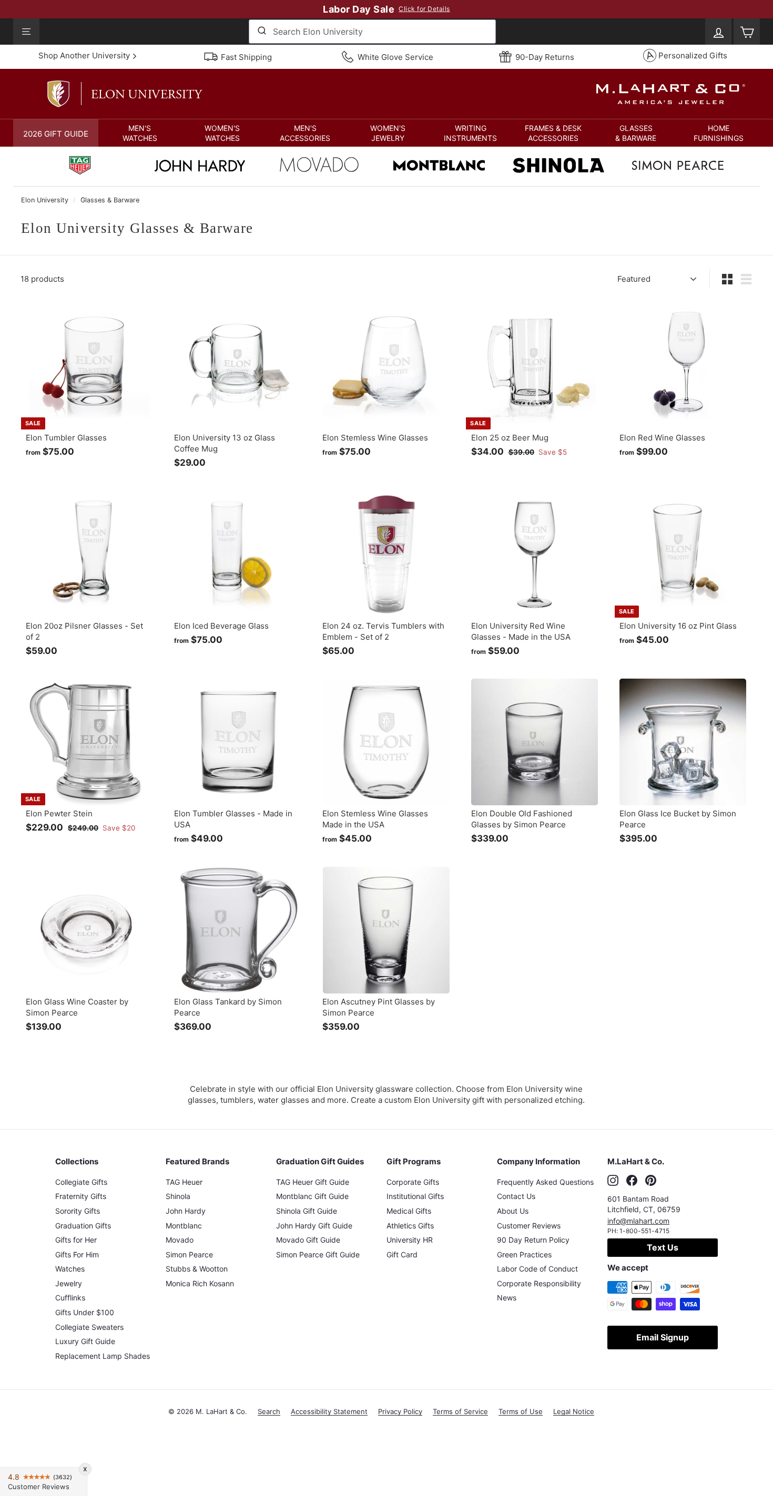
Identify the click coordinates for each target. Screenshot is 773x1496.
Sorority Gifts (77, 1210)
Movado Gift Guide (308, 1239)
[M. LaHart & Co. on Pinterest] (650, 1180)
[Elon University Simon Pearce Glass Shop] (678, 166)
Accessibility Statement (329, 1411)
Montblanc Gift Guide (312, 1196)
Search (269, 1411)
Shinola (178, 1196)
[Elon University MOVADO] (319, 167)
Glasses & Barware (109, 200)
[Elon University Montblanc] (439, 166)
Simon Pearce (189, 1254)
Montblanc (184, 1225)
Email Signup (662, 1337)
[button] (139, 133)
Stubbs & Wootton (197, 1268)
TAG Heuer (184, 1181)
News (506, 1297)
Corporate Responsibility (539, 1283)
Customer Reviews (529, 1225)
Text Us (662, 1247)
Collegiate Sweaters (89, 1327)
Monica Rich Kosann (200, 1283)
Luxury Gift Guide (85, 1341)
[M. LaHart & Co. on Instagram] (612, 1180)
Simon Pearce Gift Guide (318, 1254)
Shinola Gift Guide (306, 1210)
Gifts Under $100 (84, 1312)
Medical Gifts (409, 1210)
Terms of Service (460, 1411)
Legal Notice (573, 1411)
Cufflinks (70, 1297)
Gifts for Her (76, 1239)
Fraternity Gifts (80, 1196)
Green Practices (524, 1254)
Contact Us (516, 1196)
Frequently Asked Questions (545, 1181)
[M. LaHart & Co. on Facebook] (631, 1180)
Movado (180, 1239)
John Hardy (186, 1210)
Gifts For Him (77, 1254)
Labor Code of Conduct (537, 1268)
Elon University (44, 200)
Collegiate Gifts (81, 1181)
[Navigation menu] (26, 31)
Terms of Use (521, 1411)
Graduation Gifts (83, 1225)
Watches (70, 1268)
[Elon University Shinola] (558, 166)
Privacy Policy (400, 1411)
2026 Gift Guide (55, 134)
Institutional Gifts (415, 1196)
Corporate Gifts (413, 1181)
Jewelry (68, 1283)
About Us (512, 1210)
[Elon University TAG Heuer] (80, 166)
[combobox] (372, 31)
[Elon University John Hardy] (200, 168)
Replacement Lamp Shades (102, 1355)
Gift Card (402, 1254)
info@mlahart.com (638, 1220)
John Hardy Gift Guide (314, 1225)
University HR (410, 1239)
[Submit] (261, 31)
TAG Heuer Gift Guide (312, 1181)
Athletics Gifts (410, 1225)
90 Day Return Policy (533, 1239)
